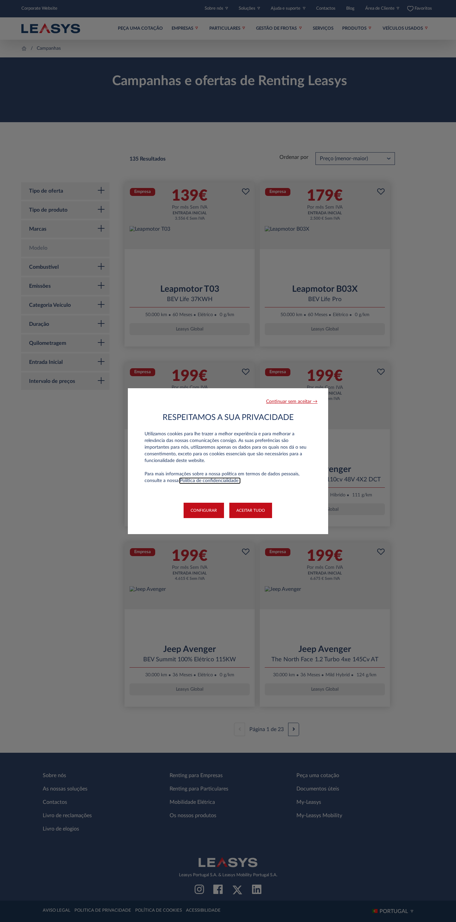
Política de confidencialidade (210, 480)
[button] (291, 402)
